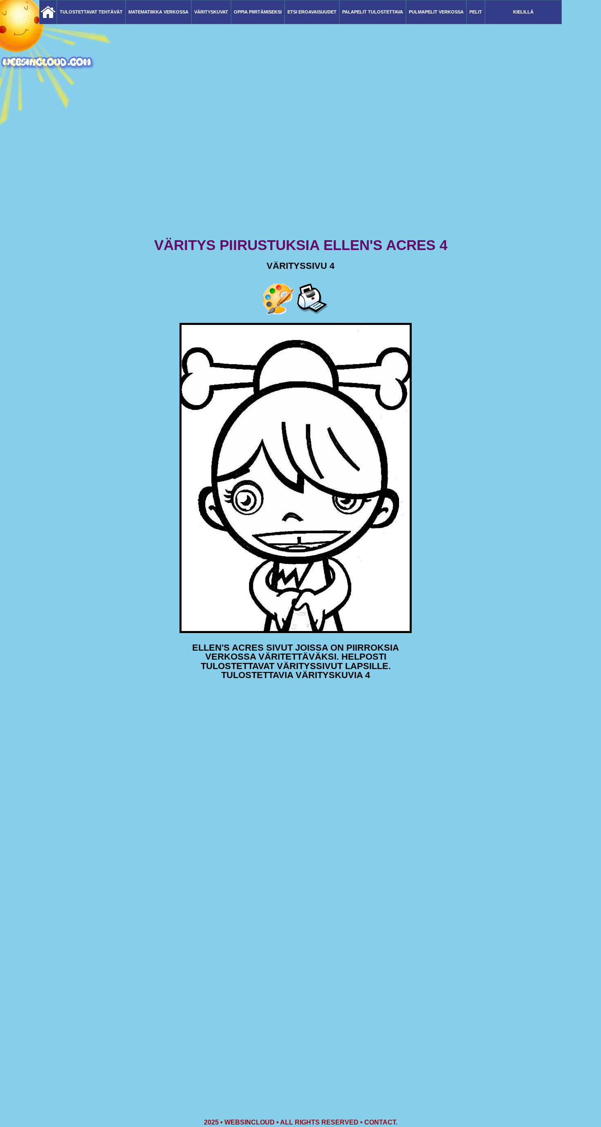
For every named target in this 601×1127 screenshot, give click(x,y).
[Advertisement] (300, 172)
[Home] (48, 12)
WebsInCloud (249, 1122)
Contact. (380, 1122)
